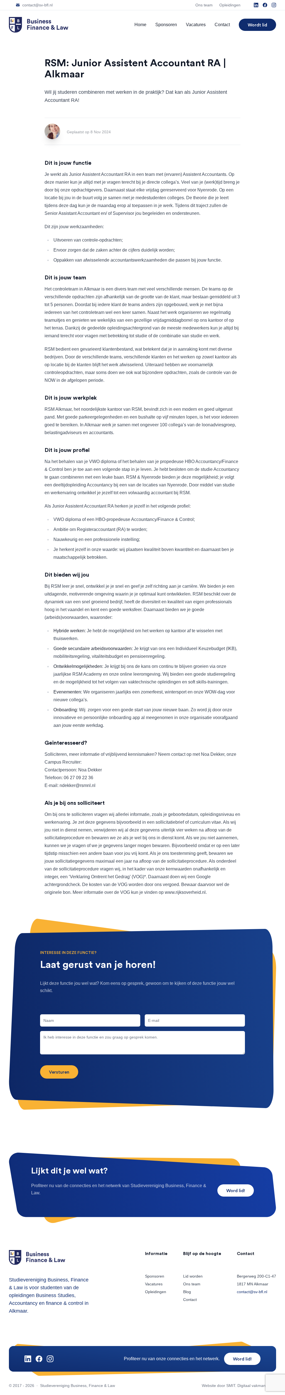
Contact (222, 24)
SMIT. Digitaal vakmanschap (251, 1385)
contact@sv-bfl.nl (252, 1292)
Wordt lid (257, 25)
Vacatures (196, 24)
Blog (187, 1292)
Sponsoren (166, 24)
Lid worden (193, 1276)
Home (140, 24)
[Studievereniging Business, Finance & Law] (38, 25)
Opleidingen (155, 1292)
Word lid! (235, 1190)
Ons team (191, 1284)
